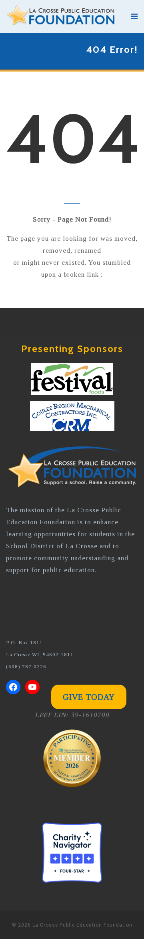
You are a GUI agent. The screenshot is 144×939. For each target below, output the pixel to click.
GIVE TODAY (89, 697)
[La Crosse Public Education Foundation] (65, 16)
